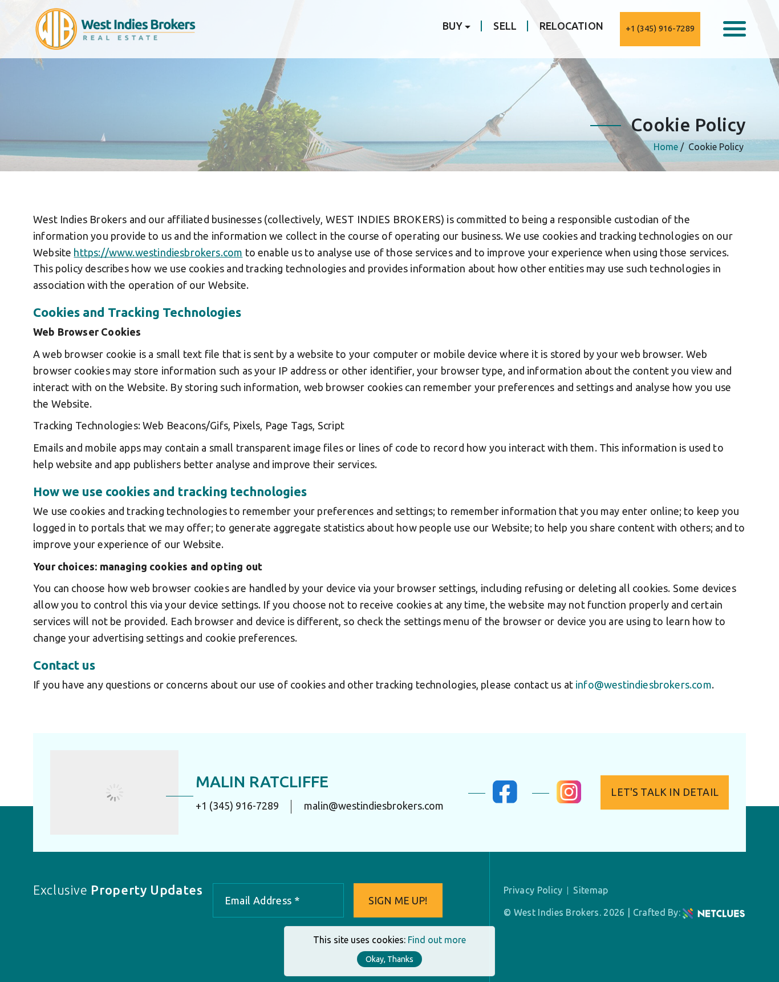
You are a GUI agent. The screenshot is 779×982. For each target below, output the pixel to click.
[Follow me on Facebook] (505, 800)
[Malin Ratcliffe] (114, 792)
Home (666, 147)
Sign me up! (398, 900)
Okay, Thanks (389, 959)
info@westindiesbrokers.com (643, 684)
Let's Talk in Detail (665, 792)
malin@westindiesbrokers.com (374, 805)
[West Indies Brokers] (114, 28)
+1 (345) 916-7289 (660, 28)
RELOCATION (571, 25)
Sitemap (590, 890)
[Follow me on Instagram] (569, 800)
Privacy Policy (533, 890)
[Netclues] (714, 912)
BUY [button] (452, 25)
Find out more (437, 940)
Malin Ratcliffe (262, 781)
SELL (505, 25)
